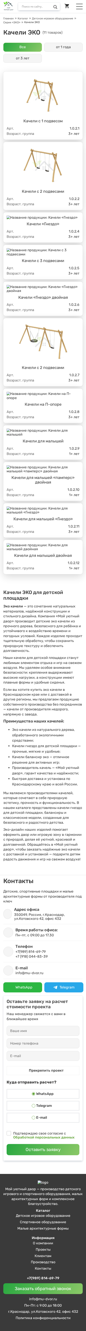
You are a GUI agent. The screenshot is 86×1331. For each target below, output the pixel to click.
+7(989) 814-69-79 (43, 1278)
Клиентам (43, 1256)
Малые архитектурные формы (43, 1228)
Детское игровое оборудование (43, 1216)
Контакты (43, 1268)
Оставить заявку (43, 1149)
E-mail (41, 1118)
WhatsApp (45, 1094)
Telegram (44, 1106)
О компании (43, 1243)
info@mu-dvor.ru (43, 1299)
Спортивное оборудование (43, 1222)
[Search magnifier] (56, 8)
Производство (43, 1262)
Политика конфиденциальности (43, 1318)
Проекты (43, 1249)
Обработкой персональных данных (44, 1137)
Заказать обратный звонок (43, 1288)
